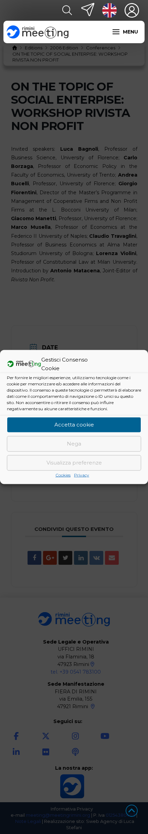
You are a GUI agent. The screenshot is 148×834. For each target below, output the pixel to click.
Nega (74, 443)
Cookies (63, 474)
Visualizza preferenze (74, 462)
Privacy (81, 474)
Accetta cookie (74, 424)
